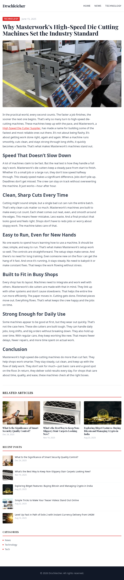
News (97, 5)
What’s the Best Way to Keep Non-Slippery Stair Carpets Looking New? (61, 431)
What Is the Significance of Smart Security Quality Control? (20, 429)
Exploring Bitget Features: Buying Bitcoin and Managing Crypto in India (102, 431)
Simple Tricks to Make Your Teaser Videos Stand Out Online (47, 500)
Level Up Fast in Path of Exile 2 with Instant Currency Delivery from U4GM (54, 514)
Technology (113, 5)
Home (87, 5)
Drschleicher (14, 5)
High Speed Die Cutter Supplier (22, 128)
